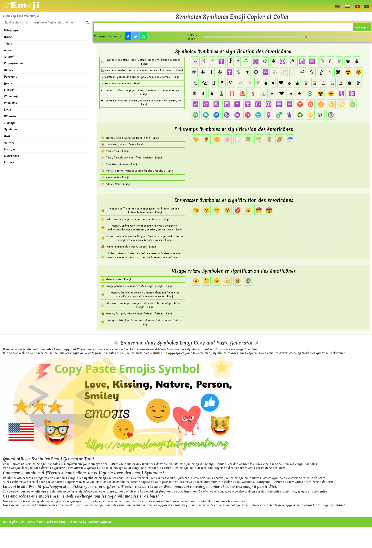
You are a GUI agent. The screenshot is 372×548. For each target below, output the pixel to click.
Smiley (8, 70)
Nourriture (11, 156)
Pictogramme (13, 63)
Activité (9, 143)
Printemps (11, 30)
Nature (9, 162)
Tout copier (362, 27)
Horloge (9, 123)
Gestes (9, 83)
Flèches (9, 90)
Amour (8, 50)
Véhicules (10, 103)
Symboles (10, 129)
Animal (9, 57)
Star (7, 136)
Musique (10, 149)
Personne (10, 77)
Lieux (7, 110)
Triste (8, 44)
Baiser (8, 37)
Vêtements (11, 96)
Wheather (11, 116)
